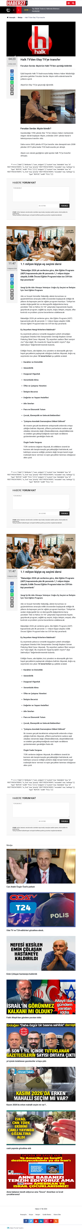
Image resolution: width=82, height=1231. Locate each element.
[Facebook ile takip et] (26, 1221)
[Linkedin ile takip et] (41, 1221)
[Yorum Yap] (12, 93)
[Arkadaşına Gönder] (12, 86)
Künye (31, 1214)
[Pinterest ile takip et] (51, 1221)
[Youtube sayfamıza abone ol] (36, 1221)
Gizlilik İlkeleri (47, 1214)
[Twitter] (12, 74)
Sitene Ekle (57, 1214)
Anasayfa (23, 1214)
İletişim (38, 1214)
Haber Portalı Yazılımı (16, 1228)
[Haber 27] (17, 3)
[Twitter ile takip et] (31, 1221)
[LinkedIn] (12, 78)
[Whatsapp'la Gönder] (12, 82)
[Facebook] (12, 71)
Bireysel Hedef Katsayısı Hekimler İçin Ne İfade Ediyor (45, 10)
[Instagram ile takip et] (46, 1221)
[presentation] (13, 10)
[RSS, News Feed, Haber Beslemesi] (56, 1221)
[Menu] (68, 3)
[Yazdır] (12, 89)
